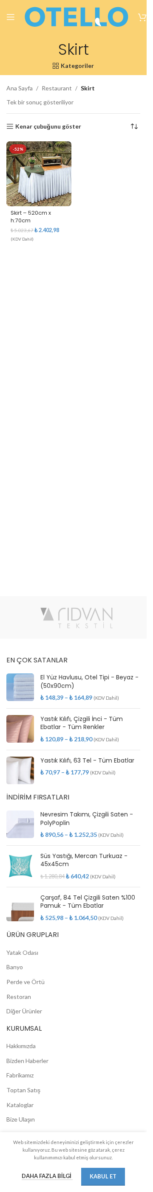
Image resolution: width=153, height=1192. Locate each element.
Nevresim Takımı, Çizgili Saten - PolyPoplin (86, 819)
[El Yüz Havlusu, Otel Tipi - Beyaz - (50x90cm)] (20, 687)
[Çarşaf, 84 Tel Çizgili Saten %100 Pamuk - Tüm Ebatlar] (20, 908)
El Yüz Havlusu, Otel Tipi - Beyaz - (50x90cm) (89, 681)
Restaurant (57, 88)
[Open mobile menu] (10, 16)
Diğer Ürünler (24, 1011)
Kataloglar (20, 1104)
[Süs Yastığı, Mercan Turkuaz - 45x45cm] (20, 866)
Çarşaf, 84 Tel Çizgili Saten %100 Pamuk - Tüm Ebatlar (87, 902)
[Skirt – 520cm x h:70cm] (38, 173)
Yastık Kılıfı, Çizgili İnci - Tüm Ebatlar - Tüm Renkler (81, 723)
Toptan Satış (23, 1090)
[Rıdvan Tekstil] (76, 617)
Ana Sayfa (19, 88)
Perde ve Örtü (25, 981)
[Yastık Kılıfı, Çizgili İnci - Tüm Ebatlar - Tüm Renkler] (20, 729)
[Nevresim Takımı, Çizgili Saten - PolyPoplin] (20, 825)
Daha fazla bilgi (47, 1175)
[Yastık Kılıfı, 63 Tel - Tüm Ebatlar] (20, 770)
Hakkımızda (21, 1045)
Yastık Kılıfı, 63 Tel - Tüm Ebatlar (87, 761)
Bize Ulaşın (20, 1119)
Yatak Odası (22, 952)
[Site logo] (76, 16)
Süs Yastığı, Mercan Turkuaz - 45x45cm (84, 860)
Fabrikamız (20, 1075)
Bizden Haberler (27, 1060)
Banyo (14, 966)
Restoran (18, 996)
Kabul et (103, 1176)
